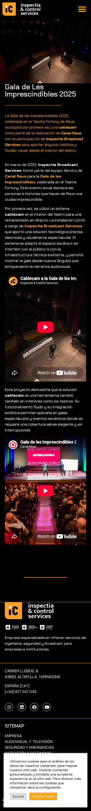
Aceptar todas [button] (43, 796)
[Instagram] (9, 707)
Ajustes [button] (18, 796)
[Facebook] (34, 707)
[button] (82, 9)
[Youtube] (47, 707)
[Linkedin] (21, 707)
